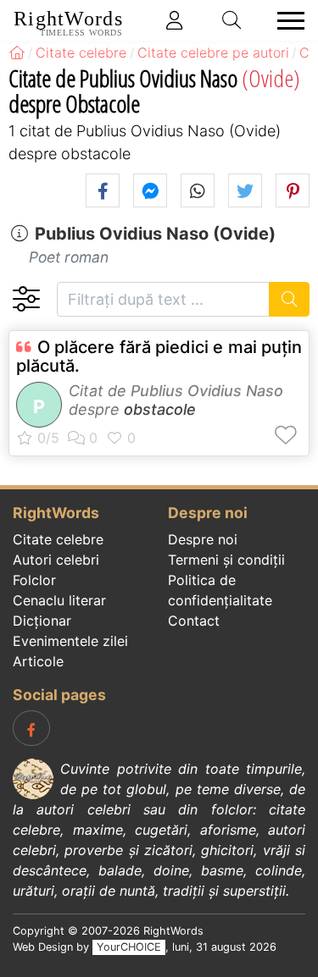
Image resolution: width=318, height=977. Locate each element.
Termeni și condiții (226, 559)
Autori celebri (56, 559)
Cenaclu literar (59, 600)
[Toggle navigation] (285, 20)
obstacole (160, 409)
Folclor (34, 579)
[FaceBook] (31, 728)
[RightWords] (16, 52)
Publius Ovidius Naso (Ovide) (155, 234)
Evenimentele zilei (70, 640)
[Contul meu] (175, 20)
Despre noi (202, 539)
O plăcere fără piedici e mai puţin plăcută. (159, 356)
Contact (194, 620)
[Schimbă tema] (25, 299)
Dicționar (42, 620)
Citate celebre (58, 539)
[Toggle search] (232, 20)
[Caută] (289, 299)
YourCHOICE (129, 947)
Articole (38, 661)
